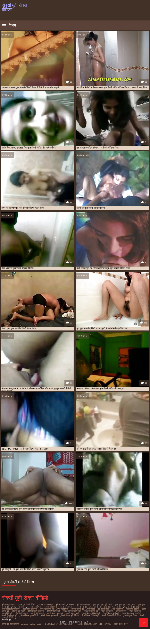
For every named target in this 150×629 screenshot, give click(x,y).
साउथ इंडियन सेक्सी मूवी (71, 611)
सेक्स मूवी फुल (121, 611)
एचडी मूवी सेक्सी (18, 607)
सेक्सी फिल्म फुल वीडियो (29, 615)
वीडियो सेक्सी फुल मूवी (36, 611)
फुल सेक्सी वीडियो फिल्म (11, 609)
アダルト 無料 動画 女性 (116, 624)
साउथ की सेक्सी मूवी (91, 611)
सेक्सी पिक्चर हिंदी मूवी (111, 613)
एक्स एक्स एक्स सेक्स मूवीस (125, 604)
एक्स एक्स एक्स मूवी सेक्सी (102, 604)
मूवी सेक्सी (91, 609)
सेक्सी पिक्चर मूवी (72, 613)
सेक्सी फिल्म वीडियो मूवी (90, 615)
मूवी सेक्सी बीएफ (103, 609)
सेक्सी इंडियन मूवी (37, 613)
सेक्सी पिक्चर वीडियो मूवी (91, 613)
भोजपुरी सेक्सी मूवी (77, 609)
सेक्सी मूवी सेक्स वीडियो (10, 624)
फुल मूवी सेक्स (95, 607)
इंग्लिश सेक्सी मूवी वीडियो (65, 604)
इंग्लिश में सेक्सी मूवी (45, 604)
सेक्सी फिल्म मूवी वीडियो (70, 615)
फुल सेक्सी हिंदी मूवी (30, 609)
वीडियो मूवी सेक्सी (18, 611)
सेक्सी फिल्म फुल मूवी (9, 615)
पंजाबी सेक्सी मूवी (81, 607)
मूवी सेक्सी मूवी (117, 609)
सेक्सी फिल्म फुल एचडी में (131, 613)
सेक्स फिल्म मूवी (107, 611)
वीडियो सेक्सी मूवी (53, 611)
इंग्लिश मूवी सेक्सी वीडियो (26, 604)
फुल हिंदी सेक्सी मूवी (47, 609)
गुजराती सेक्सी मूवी (34, 607)
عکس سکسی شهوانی (31, 624)
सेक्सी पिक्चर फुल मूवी (55, 613)
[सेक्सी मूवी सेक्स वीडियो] (143, 622)
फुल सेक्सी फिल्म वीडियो (112, 607)
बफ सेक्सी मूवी (62, 609)
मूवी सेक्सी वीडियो (132, 609)
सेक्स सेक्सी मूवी (135, 611)
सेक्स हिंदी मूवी (7, 613)
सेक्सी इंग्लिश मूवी (21, 613)
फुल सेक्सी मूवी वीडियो (132, 607)
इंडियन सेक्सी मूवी (83, 604)
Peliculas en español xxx (58, 624)
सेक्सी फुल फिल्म (130, 615)
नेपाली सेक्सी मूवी (66, 607)
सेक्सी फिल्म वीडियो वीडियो (111, 615)
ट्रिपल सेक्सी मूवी (50, 607)
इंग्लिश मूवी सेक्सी (8, 604)
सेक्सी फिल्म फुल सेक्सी (49, 615)
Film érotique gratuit (89, 624)
